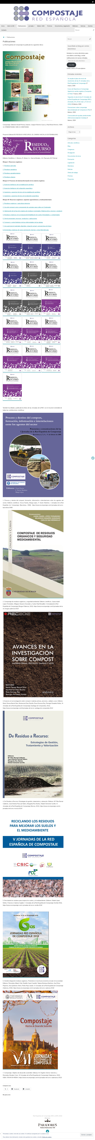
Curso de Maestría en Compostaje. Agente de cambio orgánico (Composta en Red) (79, 91)
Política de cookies (46, 1137)
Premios (70, 176)
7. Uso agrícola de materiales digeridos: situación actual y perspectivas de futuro (27, 226)
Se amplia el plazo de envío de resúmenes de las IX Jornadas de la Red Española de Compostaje (78, 81)
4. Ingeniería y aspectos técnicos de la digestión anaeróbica (21, 196)
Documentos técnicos (74, 156)
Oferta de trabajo (73, 172)
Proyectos (71, 179)
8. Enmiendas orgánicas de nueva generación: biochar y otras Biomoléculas (26, 230)
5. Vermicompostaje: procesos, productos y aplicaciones (20, 218)
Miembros (71, 166)
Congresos (71, 149)
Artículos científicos (74, 143)
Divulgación (71, 152)
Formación (71, 159)
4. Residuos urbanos (9, 177)
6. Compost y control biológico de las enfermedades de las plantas (23, 222)
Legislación (71, 162)
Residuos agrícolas (10, 165)
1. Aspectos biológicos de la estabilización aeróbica (18, 184)
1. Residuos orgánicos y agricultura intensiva (16, 203)
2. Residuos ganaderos (10, 169)
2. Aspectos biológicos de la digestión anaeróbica (17, 188)
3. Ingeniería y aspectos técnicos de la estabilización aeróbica (21, 192)
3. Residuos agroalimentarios (11, 173)
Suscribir (71, 65)
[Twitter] (92, 1)
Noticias (70, 169)
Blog (69, 146)
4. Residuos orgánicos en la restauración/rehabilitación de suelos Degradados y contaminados (31, 215)
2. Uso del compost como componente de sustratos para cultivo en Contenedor (27, 207)
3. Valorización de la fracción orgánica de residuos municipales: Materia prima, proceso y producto (32, 211)
